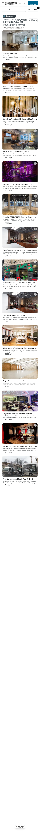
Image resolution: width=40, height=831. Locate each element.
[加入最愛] (35, 32)
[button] (21, 115)
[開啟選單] (3, 3)
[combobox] (33, 20)
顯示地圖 (21, 827)
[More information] (23, 27)
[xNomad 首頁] (11, 3)
